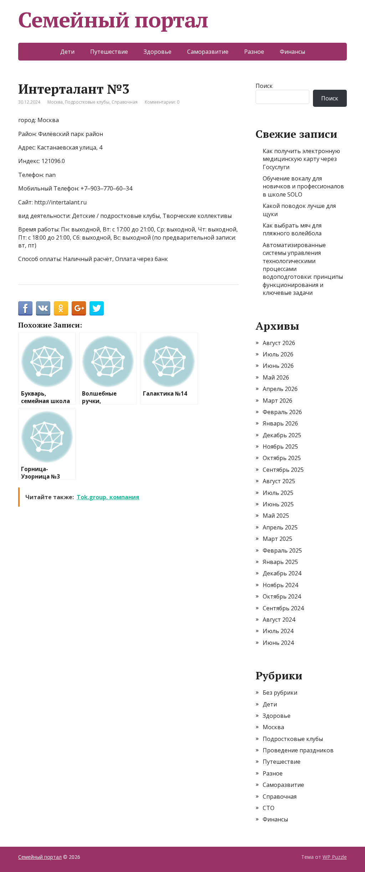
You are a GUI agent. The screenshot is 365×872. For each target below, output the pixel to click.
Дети (67, 52)
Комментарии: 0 (162, 102)
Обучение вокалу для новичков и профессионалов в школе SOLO (303, 186)
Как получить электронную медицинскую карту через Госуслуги (301, 159)
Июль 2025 (278, 493)
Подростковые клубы (87, 102)
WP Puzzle (335, 856)
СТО (268, 808)
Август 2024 (279, 619)
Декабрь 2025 (282, 435)
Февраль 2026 (282, 412)
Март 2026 (277, 400)
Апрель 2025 (280, 527)
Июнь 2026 (278, 366)
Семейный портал (113, 19)
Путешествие (109, 52)
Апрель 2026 (280, 389)
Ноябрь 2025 (280, 446)
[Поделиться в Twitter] (96, 308)
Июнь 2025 (278, 504)
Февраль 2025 (282, 550)
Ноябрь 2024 (280, 585)
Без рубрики (280, 692)
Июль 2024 (278, 631)
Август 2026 (279, 343)
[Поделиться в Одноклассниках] (61, 308)
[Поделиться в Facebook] (25, 308)
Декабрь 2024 (282, 573)
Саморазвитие (207, 52)
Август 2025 (279, 481)
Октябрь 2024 (282, 596)
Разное (254, 52)
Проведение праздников (298, 750)
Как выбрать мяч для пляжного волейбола (292, 229)
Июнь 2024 (278, 643)
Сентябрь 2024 (283, 608)
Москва (55, 102)
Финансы (292, 52)
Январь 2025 (280, 562)
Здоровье (157, 52)
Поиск (264, 86)
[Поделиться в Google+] (79, 308)
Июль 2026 (278, 354)
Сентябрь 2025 (283, 470)
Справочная (125, 102)
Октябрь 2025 (282, 458)
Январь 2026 (280, 423)
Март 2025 (277, 539)
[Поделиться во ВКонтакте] (43, 308)
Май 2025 (276, 515)
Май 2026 (276, 377)
